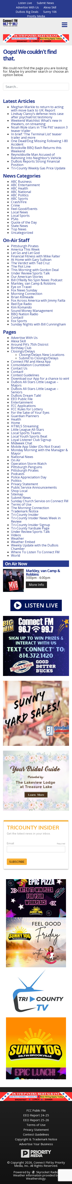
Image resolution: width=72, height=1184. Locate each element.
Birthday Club (21, 348)
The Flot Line (21, 266)
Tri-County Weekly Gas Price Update (38, 168)
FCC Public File (36, 1110)
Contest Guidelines (25, 375)
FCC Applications (23, 406)
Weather (17, 538)
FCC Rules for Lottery (27, 409)
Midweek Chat (21, 443)
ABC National (21, 192)
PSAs (14, 219)
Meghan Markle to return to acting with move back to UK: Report (37, 108)
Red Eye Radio (21, 304)
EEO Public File (22, 399)
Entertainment (22, 402)
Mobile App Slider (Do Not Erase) (35, 446)
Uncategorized (22, 232)
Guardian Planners (25, 416)
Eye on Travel (21, 287)
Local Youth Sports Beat (29, 436)
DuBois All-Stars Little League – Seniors (34, 390)
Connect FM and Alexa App (31, 361)
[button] (64, 25)
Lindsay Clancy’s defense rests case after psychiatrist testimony (37, 115)
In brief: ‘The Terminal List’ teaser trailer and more (36, 136)
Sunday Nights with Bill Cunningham (38, 324)
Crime (15, 205)
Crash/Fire (19, 202)
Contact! (17, 317)
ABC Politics (20, 195)
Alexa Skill (50, 7)
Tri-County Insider (25, 514)
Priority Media (36, 16)
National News (22, 457)
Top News (18, 229)
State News (19, 226)
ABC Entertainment (25, 185)
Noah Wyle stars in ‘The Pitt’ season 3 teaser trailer (39, 129)
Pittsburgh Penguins (26, 467)
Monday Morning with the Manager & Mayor (39, 452)
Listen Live (25, 3)
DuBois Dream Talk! (26, 395)
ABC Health (19, 188)
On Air (15, 460)
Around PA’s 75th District (29, 344)
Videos (16, 535)
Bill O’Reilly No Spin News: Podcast (36, 280)
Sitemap (17, 494)
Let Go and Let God (25, 253)
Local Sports (20, 215)
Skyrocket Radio (46, 1172)
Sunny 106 (50, 12)
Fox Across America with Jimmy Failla (38, 300)
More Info (36, 584)
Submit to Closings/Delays (38, 358)
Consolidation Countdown (30, 365)
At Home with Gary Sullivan (31, 259)
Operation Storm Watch (29, 463)
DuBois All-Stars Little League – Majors (34, 384)
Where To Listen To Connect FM (35, 552)
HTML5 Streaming (25, 426)
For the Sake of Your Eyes (30, 412)
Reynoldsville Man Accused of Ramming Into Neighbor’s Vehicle (36, 156)
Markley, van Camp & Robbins (33, 283)
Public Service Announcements (34, 487)
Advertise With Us (27, 7)
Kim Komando (21, 307)
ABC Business (21, 181)
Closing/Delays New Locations (41, 354)
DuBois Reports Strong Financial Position (35, 163)
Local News (19, 212)
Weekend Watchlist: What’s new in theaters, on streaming (36, 122)
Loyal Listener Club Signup (31, 440)
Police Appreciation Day (28, 477)
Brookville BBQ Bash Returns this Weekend (36, 149)
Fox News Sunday (24, 290)
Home (15, 423)
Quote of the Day (24, 222)
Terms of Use (21, 504)
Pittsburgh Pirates (25, 246)
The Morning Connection (30, 508)
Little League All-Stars (27, 429)
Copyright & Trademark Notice (36, 1139)
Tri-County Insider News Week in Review (36, 520)
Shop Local (19, 491)
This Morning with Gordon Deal (35, 270)
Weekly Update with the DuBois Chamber (34, 547)
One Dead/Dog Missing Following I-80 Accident (39, 143)
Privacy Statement (24, 484)
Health (16, 419)
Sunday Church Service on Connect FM (39, 501)
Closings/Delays (23, 351)
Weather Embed (23, 542)
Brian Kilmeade (22, 297)
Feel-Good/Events (24, 209)
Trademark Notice (24, 511)
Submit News (45, 3)
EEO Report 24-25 (36, 1115)
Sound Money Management (32, 310)
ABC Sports (19, 198)
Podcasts (17, 474)
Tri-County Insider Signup (30, 525)
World (15, 555)
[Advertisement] (36, 38)
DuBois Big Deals (27, 12)
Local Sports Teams (26, 433)
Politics (16, 480)
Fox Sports (19, 321)
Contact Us (19, 368)
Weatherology (36, 1178)
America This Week (25, 249)
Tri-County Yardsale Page (30, 528)
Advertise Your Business (36, 1144)
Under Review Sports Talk (30, 273)
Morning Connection (26, 293)
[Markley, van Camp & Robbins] (13, 580)
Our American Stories (27, 276)
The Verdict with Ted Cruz (30, 263)
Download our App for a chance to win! (40, 378)
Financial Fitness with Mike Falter (35, 256)
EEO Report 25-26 (36, 1120)
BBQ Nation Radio (24, 314)
